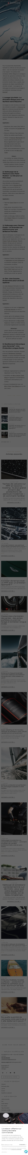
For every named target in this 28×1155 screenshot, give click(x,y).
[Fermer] (25, 1115)
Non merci (4, 1152)
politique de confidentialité (16, 1149)
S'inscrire (22, 1144)
